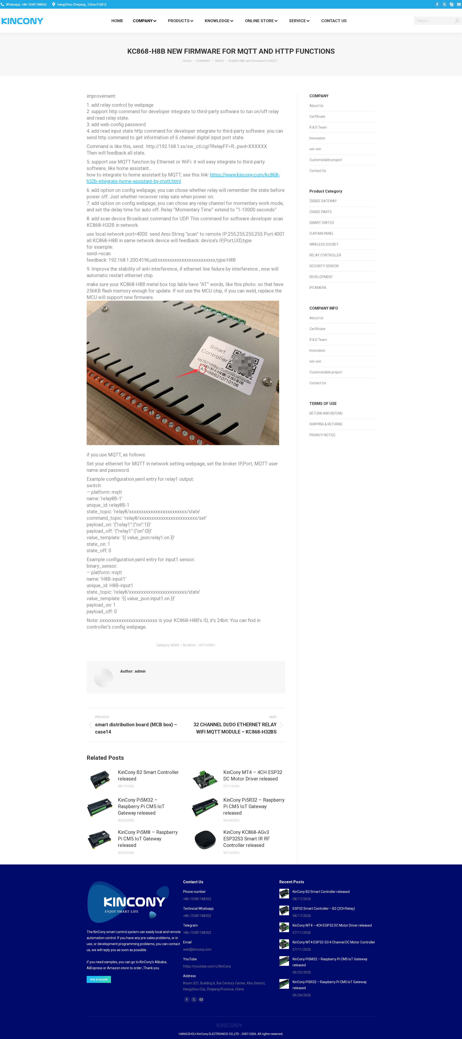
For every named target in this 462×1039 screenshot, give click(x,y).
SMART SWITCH (321, 223)
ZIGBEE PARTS (320, 212)
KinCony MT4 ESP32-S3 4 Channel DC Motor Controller (334, 942)
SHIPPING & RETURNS (325, 424)
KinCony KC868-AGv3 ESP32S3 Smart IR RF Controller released (246, 838)
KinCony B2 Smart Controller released (148, 775)
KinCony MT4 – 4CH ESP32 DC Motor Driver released (252, 775)
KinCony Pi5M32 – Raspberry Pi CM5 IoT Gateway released (141, 806)
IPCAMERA (317, 288)
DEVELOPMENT (321, 277)
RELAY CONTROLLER (325, 255)
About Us (316, 106)
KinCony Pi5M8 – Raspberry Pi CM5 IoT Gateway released (148, 838)
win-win (315, 149)
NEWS (175, 645)
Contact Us (317, 171)
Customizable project (325, 160)
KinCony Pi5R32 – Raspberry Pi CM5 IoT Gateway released (253, 806)
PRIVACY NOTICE (322, 435)
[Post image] (100, 780)
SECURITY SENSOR (324, 266)
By (189, 645)
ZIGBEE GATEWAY (323, 201)
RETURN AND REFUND (326, 413)
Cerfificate (317, 116)
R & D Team (318, 127)
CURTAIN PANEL (321, 233)
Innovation (317, 138)
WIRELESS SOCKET (324, 244)
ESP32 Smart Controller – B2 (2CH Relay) (324, 908)
